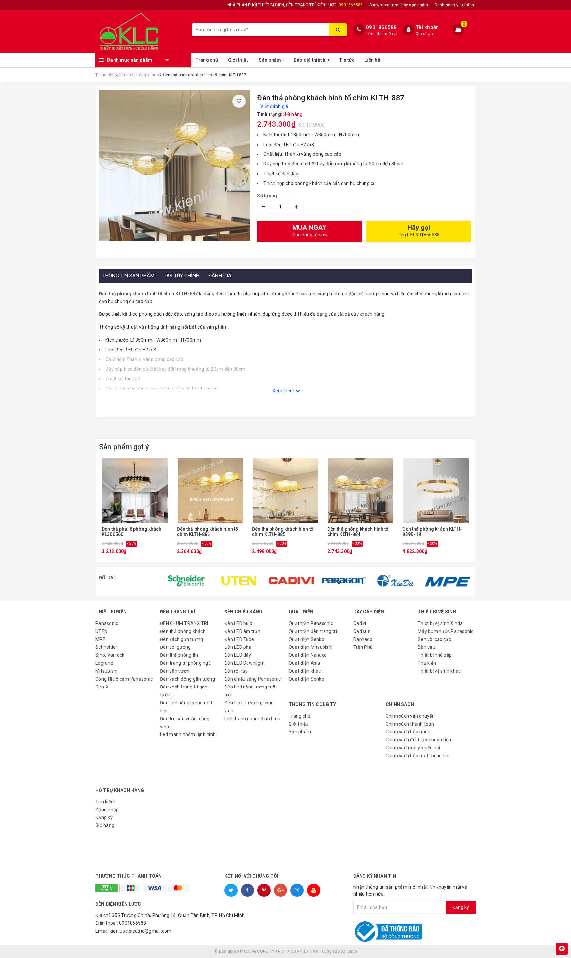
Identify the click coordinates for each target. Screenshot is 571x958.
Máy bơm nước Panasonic (446, 631)
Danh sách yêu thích (454, 5)
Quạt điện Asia (304, 663)
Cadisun (362, 631)
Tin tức (347, 59)
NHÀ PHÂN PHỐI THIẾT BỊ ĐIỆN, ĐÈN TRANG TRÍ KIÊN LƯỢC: (295, 5)
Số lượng (267, 195)
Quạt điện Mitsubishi (310, 647)
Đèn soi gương (175, 647)
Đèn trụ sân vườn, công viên (184, 722)
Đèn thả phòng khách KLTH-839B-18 (432, 532)
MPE (100, 639)
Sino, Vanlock (109, 655)
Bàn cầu (426, 647)
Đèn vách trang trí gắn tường (184, 690)
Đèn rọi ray (235, 671)
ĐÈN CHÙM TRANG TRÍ (184, 623)
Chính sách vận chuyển (410, 716)
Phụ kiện (427, 663)
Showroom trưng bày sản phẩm (398, 5)
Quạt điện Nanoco (308, 655)
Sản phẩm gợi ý (124, 447)
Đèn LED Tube (239, 639)
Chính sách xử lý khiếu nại (413, 747)
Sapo (352, 951)
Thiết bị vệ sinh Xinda (440, 623)
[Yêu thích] (239, 101)
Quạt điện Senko (306, 639)
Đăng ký (104, 817)
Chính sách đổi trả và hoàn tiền (418, 739)
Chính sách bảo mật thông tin (417, 755)
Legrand (104, 663)
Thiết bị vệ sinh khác (439, 671)
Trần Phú (363, 647)
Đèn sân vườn (174, 671)
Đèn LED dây (237, 655)
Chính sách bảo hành (408, 731)
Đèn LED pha (237, 647)
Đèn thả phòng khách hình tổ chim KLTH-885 (282, 532)
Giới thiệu (238, 59)
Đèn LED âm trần (242, 631)
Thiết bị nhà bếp (435, 655)
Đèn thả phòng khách (183, 631)
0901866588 (381, 27)
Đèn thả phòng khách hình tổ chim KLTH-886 (207, 532)
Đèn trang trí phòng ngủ (185, 663)
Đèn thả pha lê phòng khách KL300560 (132, 532)
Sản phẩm (270, 59)
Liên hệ (372, 59)
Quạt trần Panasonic (311, 623)
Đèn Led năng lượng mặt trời (186, 706)
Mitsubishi (106, 671)
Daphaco (362, 639)
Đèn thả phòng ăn (179, 655)
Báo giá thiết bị (311, 59)
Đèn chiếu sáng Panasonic (252, 679)
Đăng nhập (107, 809)
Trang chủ (207, 59)
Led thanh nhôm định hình (188, 734)
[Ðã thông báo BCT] (398, 931)
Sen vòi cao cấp (434, 639)
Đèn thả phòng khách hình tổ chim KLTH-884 (358, 532)
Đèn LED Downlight (244, 663)
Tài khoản (427, 27)
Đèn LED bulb (238, 623)
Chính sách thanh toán (410, 724)
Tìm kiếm (105, 801)
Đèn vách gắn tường (181, 639)
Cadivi (359, 623)
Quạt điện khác (305, 671)
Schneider (106, 647)
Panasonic (106, 623)
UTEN (101, 631)
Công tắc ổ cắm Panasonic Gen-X (124, 682)
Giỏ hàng (104, 825)
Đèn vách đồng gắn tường (187, 679)
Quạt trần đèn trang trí (313, 631)
